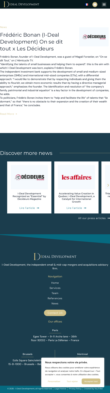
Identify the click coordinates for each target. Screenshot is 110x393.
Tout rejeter (72, 381)
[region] (72, 372)
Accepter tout (91, 381)
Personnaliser (54, 381)
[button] (104, 4)
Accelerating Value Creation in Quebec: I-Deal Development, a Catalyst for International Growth (76, 197)
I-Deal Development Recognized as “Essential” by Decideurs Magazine (29, 196)
